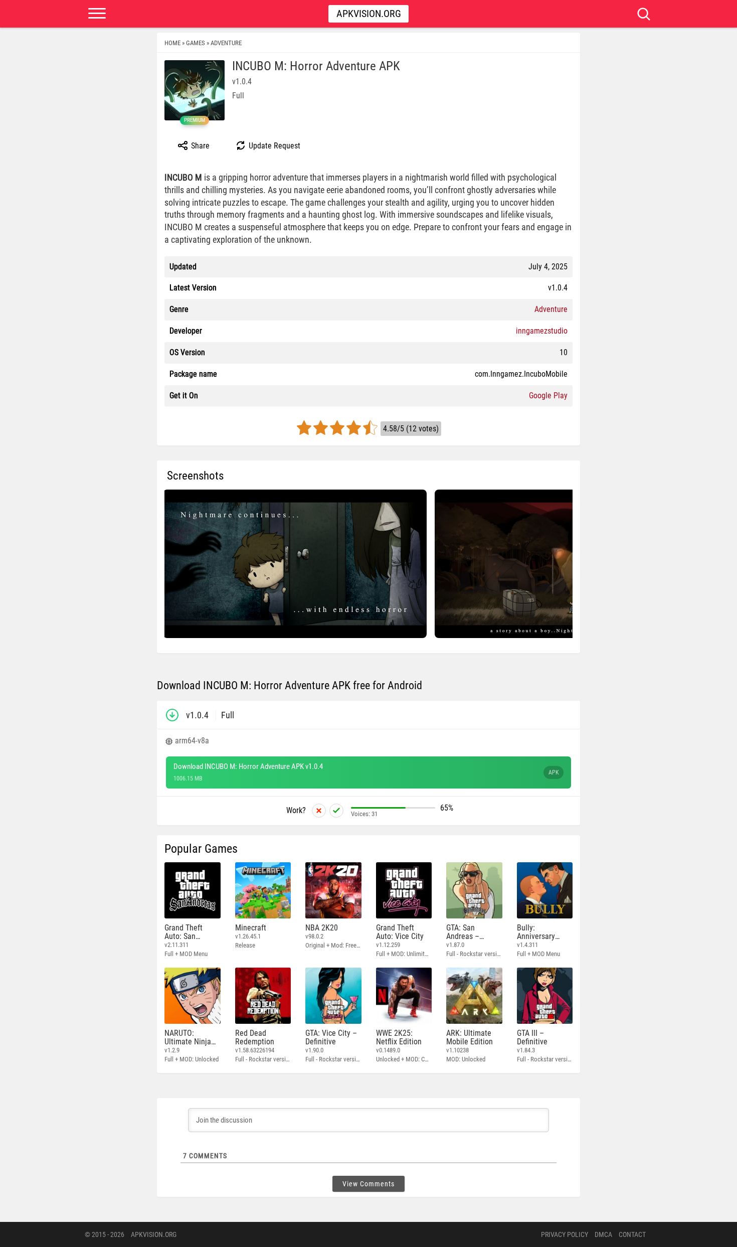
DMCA (603, 1234)
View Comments (368, 1184)
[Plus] (336, 811)
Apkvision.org (368, 14)
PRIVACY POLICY (564, 1234)
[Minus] (319, 811)
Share (199, 145)
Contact (632, 1234)
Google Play (548, 395)
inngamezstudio (542, 331)
